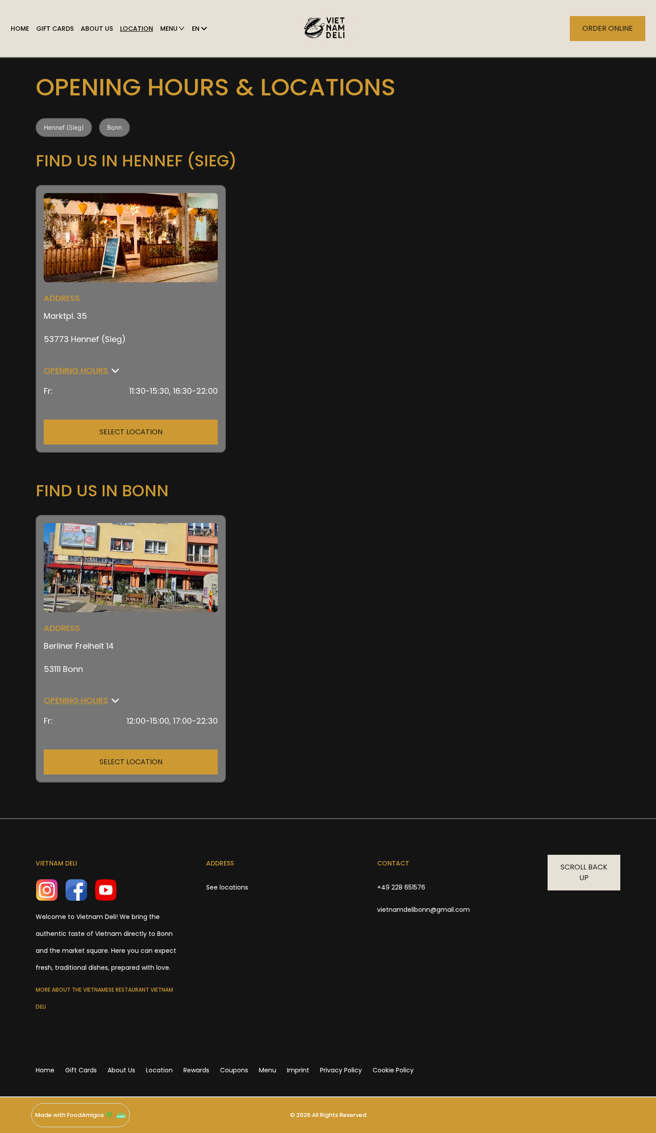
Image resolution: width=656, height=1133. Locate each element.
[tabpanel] (328, 450)
